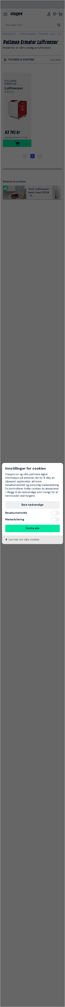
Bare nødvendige (32, 504)
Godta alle (32, 528)
